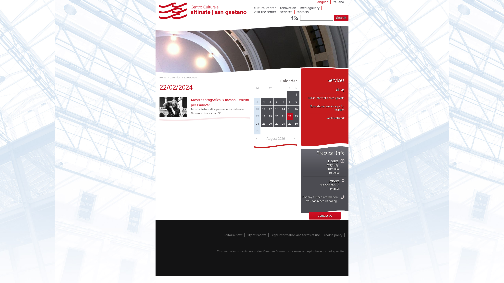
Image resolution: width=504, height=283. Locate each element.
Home (163, 77)
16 (296, 109)
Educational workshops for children (327, 108)
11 (263, 109)
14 (283, 109)
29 (289, 123)
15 (289, 109)
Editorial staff (233, 235)
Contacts (302, 12)
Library (340, 89)
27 (276, 123)
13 (276, 109)
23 (296, 116)
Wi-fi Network (336, 118)
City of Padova (256, 235)
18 (263, 116)
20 (276, 116)
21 (283, 116)
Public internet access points (326, 98)
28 (283, 123)
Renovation (288, 8)
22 (289, 116)
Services (286, 12)
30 (296, 123)
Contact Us (325, 215)
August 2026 (276, 138)
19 (270, 116)
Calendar (175, 77)
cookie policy (333, 235)
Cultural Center (265, 8)
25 (263, 123)
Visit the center (265, 12)
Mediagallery (310, 8)
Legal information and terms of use (295, 235)
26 (270, 123)
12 (270, 109)
